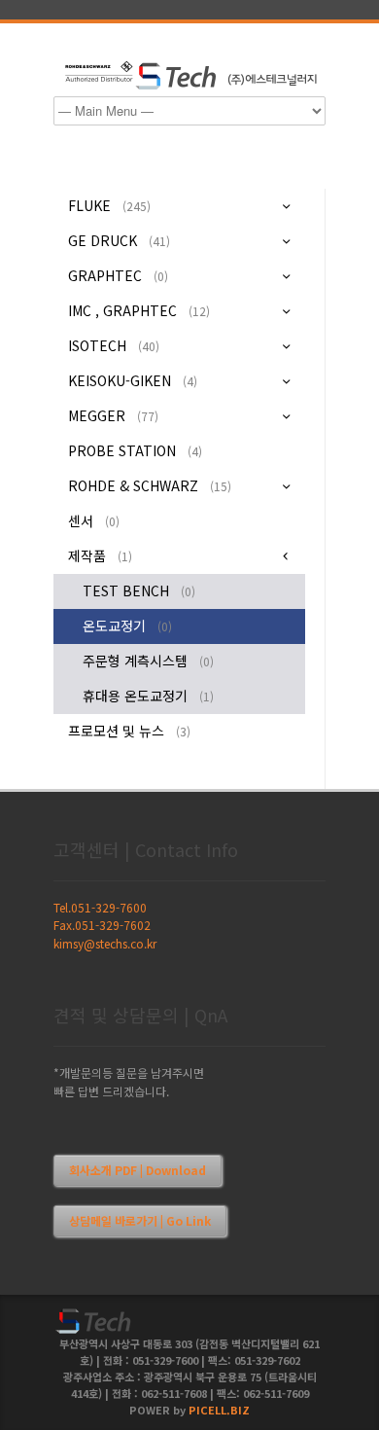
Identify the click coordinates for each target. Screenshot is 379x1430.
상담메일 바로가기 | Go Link (140, 1220)
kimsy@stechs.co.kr (104, 943)
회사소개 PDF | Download (137, 1170)
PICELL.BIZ (219, 1409)
